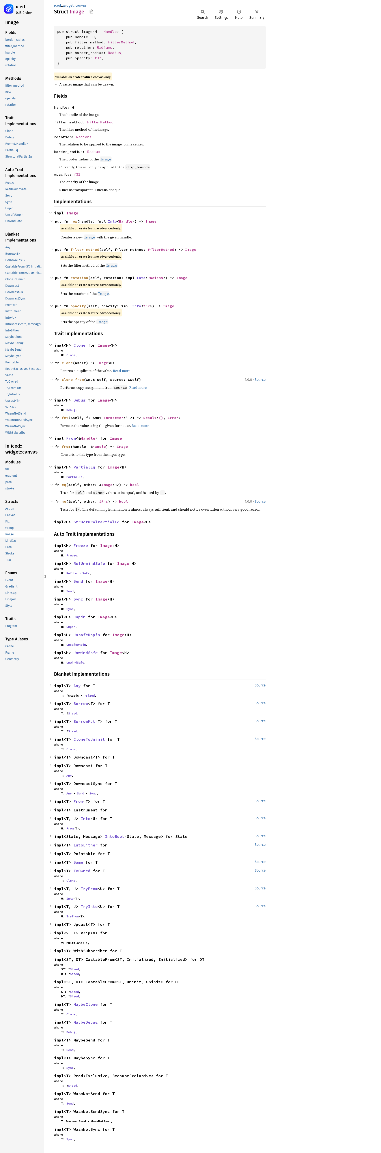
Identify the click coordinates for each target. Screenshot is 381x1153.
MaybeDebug (85, 1022)
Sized (90, 695)
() (161, 417)
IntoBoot (114, 836)
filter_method (85, 249)
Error (173, 417)
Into (112, 221)
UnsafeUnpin (86, 634)
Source (260, 380)
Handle (110, 31)
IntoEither (85, 845)
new (74, 221)
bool (134, 484)
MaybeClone (85, 1004)
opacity (78, 306)
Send (78, 581)
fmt (65, 417)
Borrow (80, 703)
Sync (78, 599)
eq (64, 484)
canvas (80, 5)
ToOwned (81, 870)
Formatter (113, 417)
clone (67, 363)
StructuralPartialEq (96, 521)
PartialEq (84, 467)
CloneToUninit (89, 739)
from (66, 446)
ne (64, 501)
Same (78, 862)
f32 (98, 58)
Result (150, 417)
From (71, 438)
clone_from (73, 379)
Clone (79, 345)
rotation (79, 277)
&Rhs (103, 501)
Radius (114, 52)
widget (68, 5)
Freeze (80, 545)
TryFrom (89, 888)
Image (72, 213)
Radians (104, 47)
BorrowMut (84, 721)
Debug (79, 400)
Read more (121, 370)
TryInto (89, 906)
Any (77, 685)
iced (20, 7)
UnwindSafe (85, 652)
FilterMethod (121, 42)
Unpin (79, 616)
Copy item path (91, 11)
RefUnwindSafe (89, 563)
